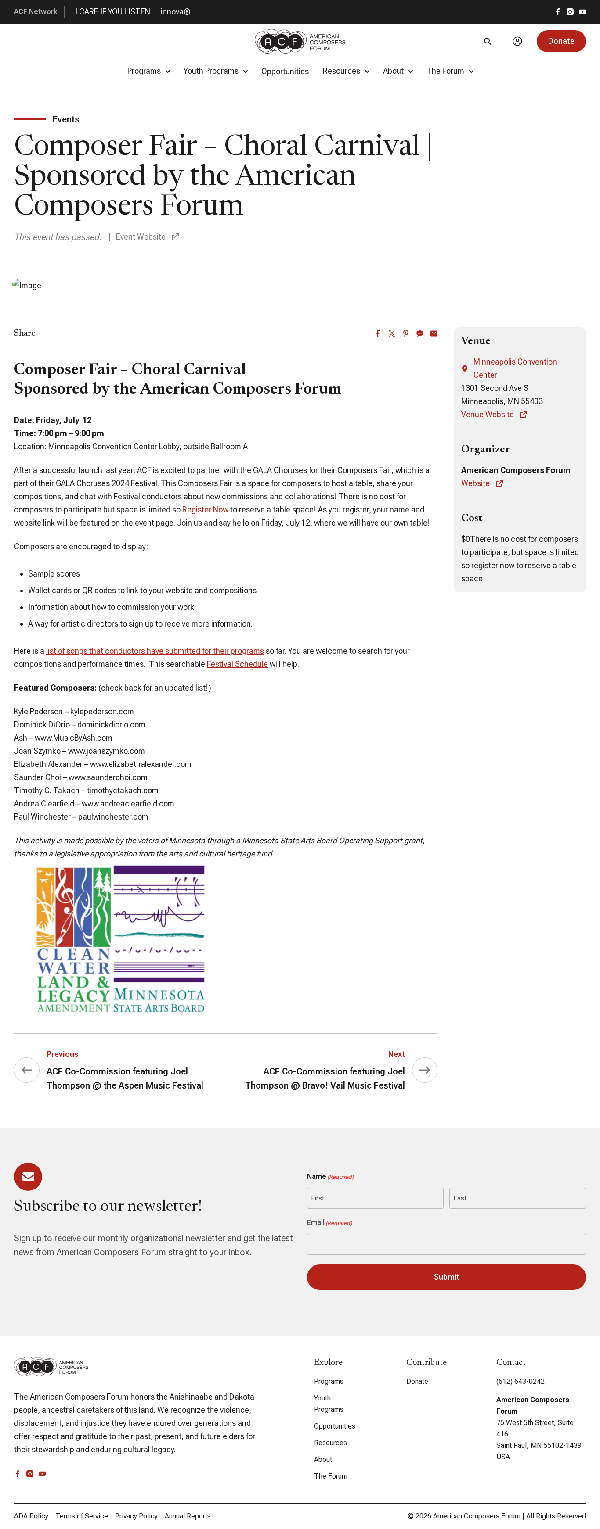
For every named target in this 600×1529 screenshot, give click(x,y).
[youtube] (582, 11)
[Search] (487, 41)
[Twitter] (391, 333)
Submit (446, 1277)
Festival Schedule (237, 664)
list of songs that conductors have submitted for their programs (155, 650)
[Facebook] (377, 333)
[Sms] (419, 333)
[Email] (433, 333)
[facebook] (557, 11)
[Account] (517, 41)
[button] (561, 41)
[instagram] (570, 11)
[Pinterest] (405, 333)
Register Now (205, 509)
